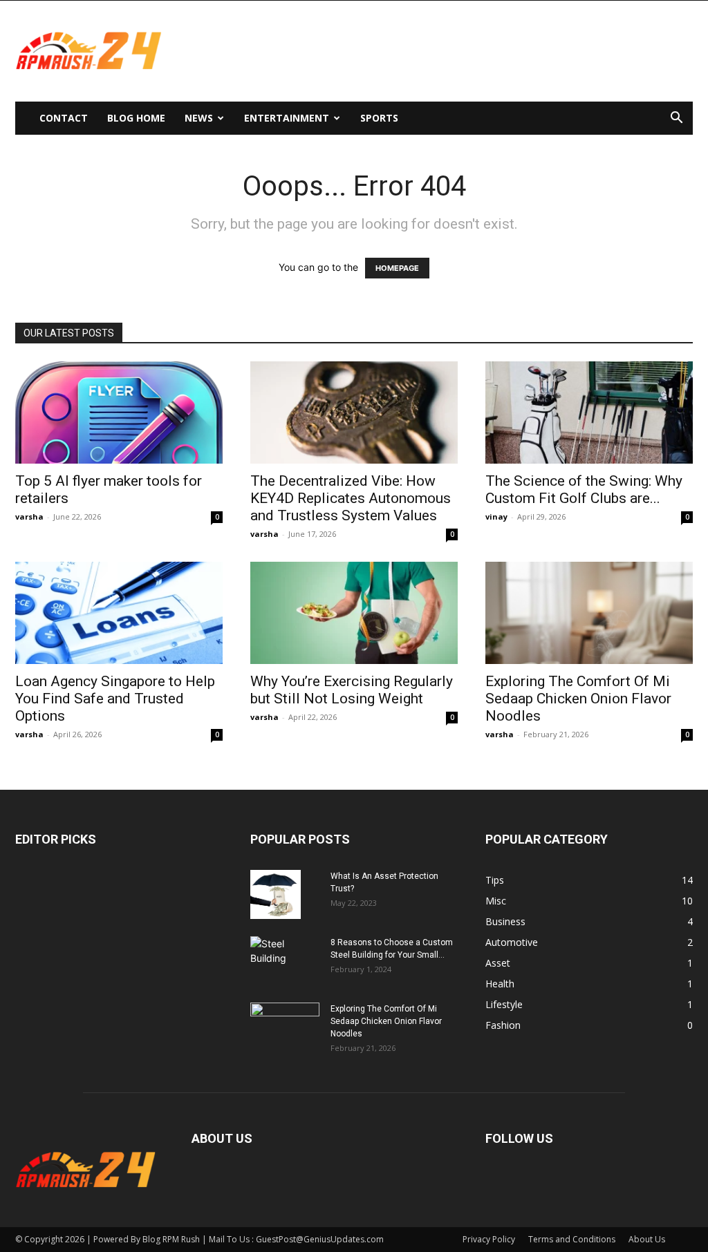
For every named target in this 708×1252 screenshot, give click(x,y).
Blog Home (136, 117)
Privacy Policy (489, 1239)
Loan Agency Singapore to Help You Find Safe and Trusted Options (115, 698)
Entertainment (286, 117)
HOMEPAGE (397, 268)
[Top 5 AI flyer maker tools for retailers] (119, 412)
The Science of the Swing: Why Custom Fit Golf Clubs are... (583, 489)
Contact (63, 117)
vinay (496, 516)
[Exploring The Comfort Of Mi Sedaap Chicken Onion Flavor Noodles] (589, 613)
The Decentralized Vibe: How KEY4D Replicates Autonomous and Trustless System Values (350, 498)
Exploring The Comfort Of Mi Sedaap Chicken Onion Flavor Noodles (578, 698)
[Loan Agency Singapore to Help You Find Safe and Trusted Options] (119, 613)
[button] (676, 119)
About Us (646, 1239)
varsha (29, 516)
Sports (379, 117)
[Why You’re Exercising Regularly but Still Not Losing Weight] (354, 613)
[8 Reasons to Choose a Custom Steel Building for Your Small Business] (284, 954)
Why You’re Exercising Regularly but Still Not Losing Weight (351, 690)
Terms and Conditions (571, 1239)
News (199, 117)
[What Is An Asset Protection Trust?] (275, 894)
